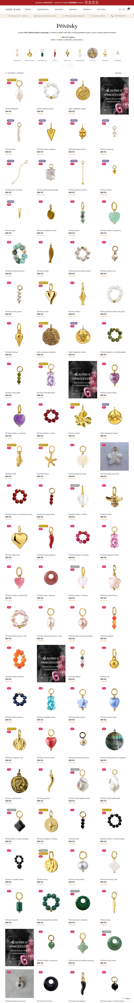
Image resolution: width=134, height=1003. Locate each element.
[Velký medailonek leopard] (114, 416)
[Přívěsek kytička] (83, 416)
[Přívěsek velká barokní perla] (114, 781)
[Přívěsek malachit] (19, 902)
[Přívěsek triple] (19, 213)
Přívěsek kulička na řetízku (78, 190)
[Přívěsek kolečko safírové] (19, 699)
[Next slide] (70, 65)
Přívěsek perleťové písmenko (15, 1001)
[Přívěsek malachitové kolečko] (51, 902)
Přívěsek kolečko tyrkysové (14, 271)
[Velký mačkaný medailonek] (51, 334)
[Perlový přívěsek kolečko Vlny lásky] (114, 294)
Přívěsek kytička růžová (108, 595)
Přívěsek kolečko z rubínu (46, 433)
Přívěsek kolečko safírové (14, 717)
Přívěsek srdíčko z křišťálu (78, 514)
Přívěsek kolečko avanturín (14, 676)
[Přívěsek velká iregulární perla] (83, 781)
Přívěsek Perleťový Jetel (108, 879)
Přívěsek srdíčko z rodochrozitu (16, 595)
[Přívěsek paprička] (51, 781)
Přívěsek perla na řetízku (13, 190)
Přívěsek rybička (74, 311)
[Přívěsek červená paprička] (51, 537)
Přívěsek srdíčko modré (108, 717)
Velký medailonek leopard (109, 433)
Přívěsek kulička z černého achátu (112, 1001)
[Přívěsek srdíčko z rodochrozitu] (19, 578)
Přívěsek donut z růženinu (46, 595)
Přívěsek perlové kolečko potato (80, 271)
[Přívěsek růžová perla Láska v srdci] (51, 618)
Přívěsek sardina (43, 271)
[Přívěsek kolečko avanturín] (19, 659)
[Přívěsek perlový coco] (114, 253)
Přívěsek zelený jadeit (12, 393)
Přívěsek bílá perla (11, 109)
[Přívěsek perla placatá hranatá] (51, 172)
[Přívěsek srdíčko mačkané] (51, 132)
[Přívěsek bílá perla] (19, 91)
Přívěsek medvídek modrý (46, 717)
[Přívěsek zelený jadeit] (19, 375)
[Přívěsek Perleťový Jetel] (114, 862)
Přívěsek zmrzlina (11, 352)
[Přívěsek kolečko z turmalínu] (83, 537)
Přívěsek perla (10, 149)
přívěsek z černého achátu (14, 879)
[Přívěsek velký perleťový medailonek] (114, 740)
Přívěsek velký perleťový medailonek (113, 758)
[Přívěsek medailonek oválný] (51, 213)
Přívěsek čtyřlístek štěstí (77, 149)
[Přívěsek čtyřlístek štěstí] (83, 132)
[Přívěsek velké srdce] (19, 537)
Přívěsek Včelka (106, 514)
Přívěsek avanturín (106, 636)
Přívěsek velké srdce (12, 555)
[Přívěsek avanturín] (114, 618)
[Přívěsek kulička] (114, 172)
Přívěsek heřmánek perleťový (79, 758)
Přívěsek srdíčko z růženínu (78, 595)
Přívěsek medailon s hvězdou (47, 839)
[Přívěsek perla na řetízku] (19, 172)
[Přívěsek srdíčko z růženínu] (83, 578)
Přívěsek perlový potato (13, 311)
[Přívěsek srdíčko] (51, 294)
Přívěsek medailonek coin (14, 758)
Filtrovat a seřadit (16, 73)
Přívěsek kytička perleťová (109, 474)
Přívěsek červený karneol (46, 514)
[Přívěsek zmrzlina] (19, 334)
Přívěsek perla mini (106, 149)
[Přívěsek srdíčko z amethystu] (19, 416)
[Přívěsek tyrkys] (83, 213)
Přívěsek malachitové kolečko (47, 920)
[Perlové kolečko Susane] (51, 91)
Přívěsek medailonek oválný (46, 230)
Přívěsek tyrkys (74, 230)
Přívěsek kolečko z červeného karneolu (18, 514)
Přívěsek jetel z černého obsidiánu (17, 839)
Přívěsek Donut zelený (108, 960)
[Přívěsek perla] (19, 132)
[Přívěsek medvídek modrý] (51, 699)
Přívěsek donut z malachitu (78, 920)
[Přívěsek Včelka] (114, 497)
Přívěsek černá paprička (77, 1001)
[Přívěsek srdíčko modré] (114, 699)
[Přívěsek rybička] (83, 294)
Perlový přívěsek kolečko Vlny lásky (112, 311)
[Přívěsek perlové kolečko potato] (83, 253)
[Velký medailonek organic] (83, 91)
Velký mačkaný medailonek (46, 352)
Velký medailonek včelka (77, 352)
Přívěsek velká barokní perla (110, 798)
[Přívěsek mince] (51, 862)
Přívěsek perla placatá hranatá (47, 190)
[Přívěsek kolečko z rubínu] (51, 416)
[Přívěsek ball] (114, 659)
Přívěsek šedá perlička (76, 879)
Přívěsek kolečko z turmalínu (79, 555)
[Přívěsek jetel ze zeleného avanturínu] (83, 943)
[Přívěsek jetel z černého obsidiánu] (19, 821)
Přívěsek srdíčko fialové (108, 393)
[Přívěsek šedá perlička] (83, 862)
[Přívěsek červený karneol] (51, 497)
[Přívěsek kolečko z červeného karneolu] (19, 497)
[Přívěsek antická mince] (19, 781)
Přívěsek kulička (106, 190)
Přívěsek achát (74, 839)
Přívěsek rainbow (75, 676)
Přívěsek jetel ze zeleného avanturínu (81, 960)
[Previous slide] (63, 65)
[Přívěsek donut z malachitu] (83, 902)
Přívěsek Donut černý (44, 1001)
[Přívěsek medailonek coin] (19, 740)
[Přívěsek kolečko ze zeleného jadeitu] (114, 334)
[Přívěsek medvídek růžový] (114, 537)
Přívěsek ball (104, 676)
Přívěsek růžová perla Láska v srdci (49, 636)
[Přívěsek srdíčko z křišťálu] (83, 497)
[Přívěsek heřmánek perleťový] (83, 740)
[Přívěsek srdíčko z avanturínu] (114, 213)
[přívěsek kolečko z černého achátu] (114, 821)
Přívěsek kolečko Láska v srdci (16, 636)
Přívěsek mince (42, 879)
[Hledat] (124, 9)
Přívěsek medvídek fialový (46, 393)
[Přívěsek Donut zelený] (114, 943)
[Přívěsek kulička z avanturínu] (51, 943)
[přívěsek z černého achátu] (19, 862)
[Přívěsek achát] (83, 821)
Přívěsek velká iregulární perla (79, 798)
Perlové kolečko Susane (45, 109)
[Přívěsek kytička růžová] (114, 578)
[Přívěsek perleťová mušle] (83, 456)
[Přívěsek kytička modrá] (83, 699)
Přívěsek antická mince (13, 798)
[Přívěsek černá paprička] (83, 983)
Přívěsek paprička (43, 798)
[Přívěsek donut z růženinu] (51, 578)
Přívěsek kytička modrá (77, 717)
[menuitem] (29, 9)
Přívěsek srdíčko (43, 311)
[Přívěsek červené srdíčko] (51, 740)
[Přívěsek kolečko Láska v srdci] (19, 618)
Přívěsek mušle (10, 474)
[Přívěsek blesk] (114, 902)
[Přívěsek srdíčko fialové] (114, 375)
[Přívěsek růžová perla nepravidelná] (83, 618)
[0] (127, 9)
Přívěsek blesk (105, 920)
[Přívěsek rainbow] (83, 659)
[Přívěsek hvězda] (51, 456)
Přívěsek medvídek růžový (109, 555)
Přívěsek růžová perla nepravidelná (81, 636)
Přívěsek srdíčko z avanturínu (110, 230)
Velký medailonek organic (77, 109)
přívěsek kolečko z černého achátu (112, 839)
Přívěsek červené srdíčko (46, 758)
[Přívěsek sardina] (51, 253)
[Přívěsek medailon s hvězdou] (51, 821)
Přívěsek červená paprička (46, 555)
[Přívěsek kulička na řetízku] (83, 172)
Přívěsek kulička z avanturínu (47, 960)
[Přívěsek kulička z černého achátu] (114, 983)
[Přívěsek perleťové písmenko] (19, 983)
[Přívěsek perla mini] (114, 132)
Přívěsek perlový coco (108, 271)
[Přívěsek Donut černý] (51, 983)
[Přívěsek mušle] (19, 456)
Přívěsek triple (10, 230)
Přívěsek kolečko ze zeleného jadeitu (113, 352)
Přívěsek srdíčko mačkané (46, 149)
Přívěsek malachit (11, 920)
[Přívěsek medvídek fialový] (51, 375)
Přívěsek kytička (74, 433)
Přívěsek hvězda (43, 474)
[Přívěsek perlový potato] (19, 294)
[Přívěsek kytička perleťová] (114, 456)
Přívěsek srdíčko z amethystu (15, 433)
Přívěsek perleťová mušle (77, 474)
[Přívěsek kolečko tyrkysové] (19, 253)
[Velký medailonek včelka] (83, 334)
